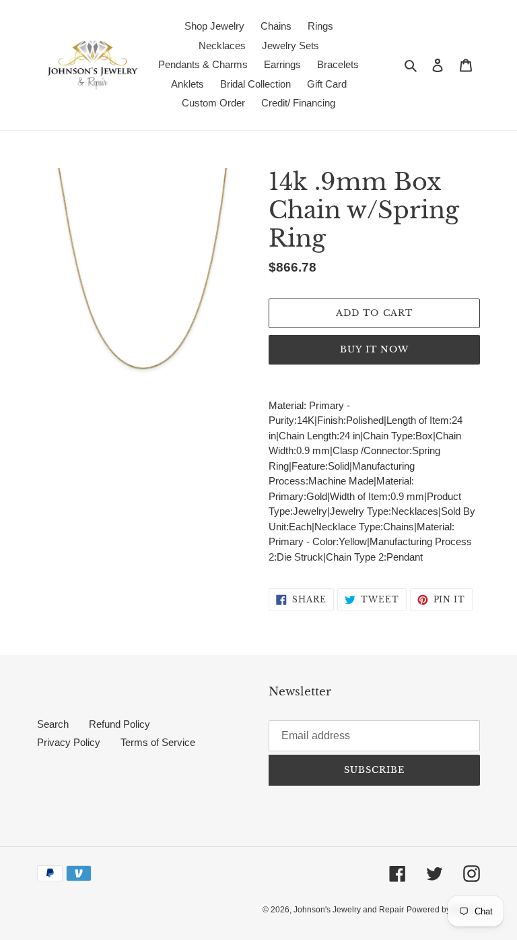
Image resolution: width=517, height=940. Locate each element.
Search (53, 724)
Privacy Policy (68, 742)
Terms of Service (157, 742)
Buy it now (374, 349)
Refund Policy (119, 724)
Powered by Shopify (443, 909)
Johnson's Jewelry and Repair (349, 909)
